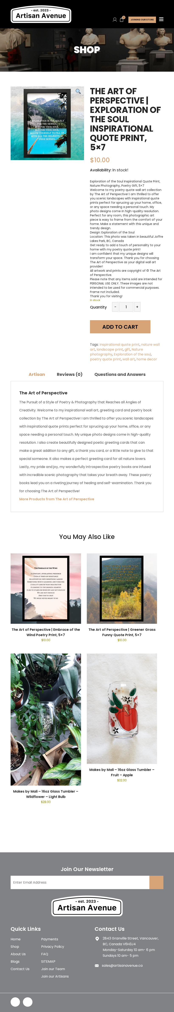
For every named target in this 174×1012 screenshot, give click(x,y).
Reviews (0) (70, 374)
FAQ (44, 954)
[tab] (37, 374)
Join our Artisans (55, 976)
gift (127, 349)
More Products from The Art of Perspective (56, 499)
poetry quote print (105, 359)
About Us (18, 954)
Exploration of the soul (132, 354)
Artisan (37, 374)
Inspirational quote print (120, 344)
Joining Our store (142, 19)
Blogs (15, 961)
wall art (128, 359)
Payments (49, 939)
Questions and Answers (120, 374)
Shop (15, 946)
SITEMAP (48, 961)
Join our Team (53, 969)
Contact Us (20, 969)
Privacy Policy (52, 946)
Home (16, 939)
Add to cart (120, 327)
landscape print (110, 349)
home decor (146, 359)
